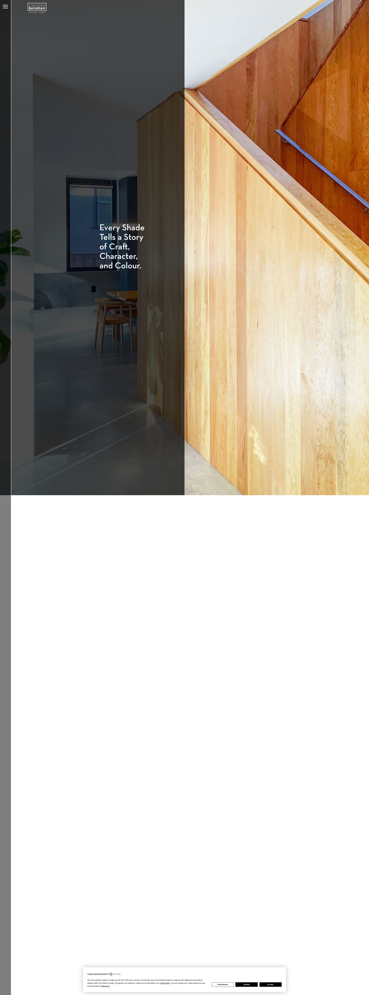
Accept (271, 985)
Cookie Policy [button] (165, 983)
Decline (247, 985)
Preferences (222, 985)
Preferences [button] (105, 986)
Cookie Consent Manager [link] (97, 974)
